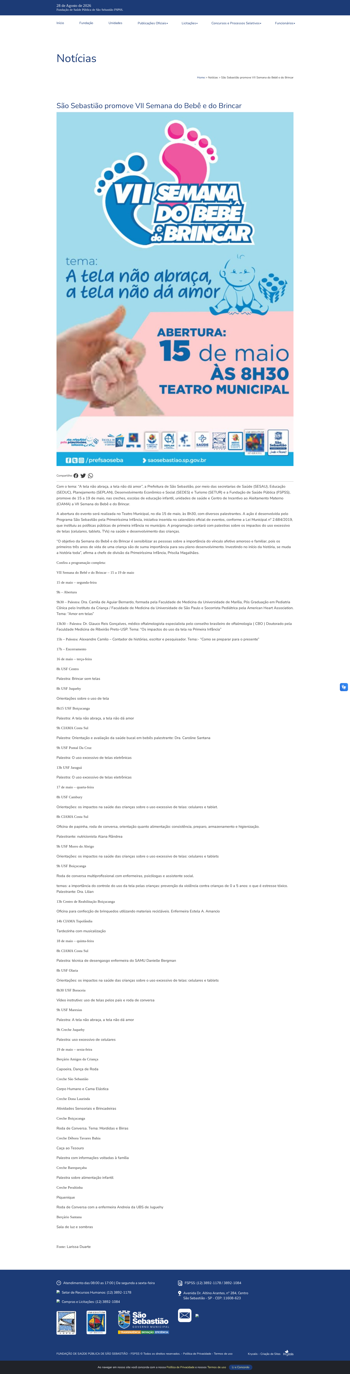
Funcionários (284, 23)
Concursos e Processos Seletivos (235, 23)
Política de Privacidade (180, 1367)
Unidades (115, 23)
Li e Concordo (240, 1367)
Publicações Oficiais (152, 23)
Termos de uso (217, 1367)
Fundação (86, 23)
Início (60, 23)
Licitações (189, 23)
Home (201, 77)
